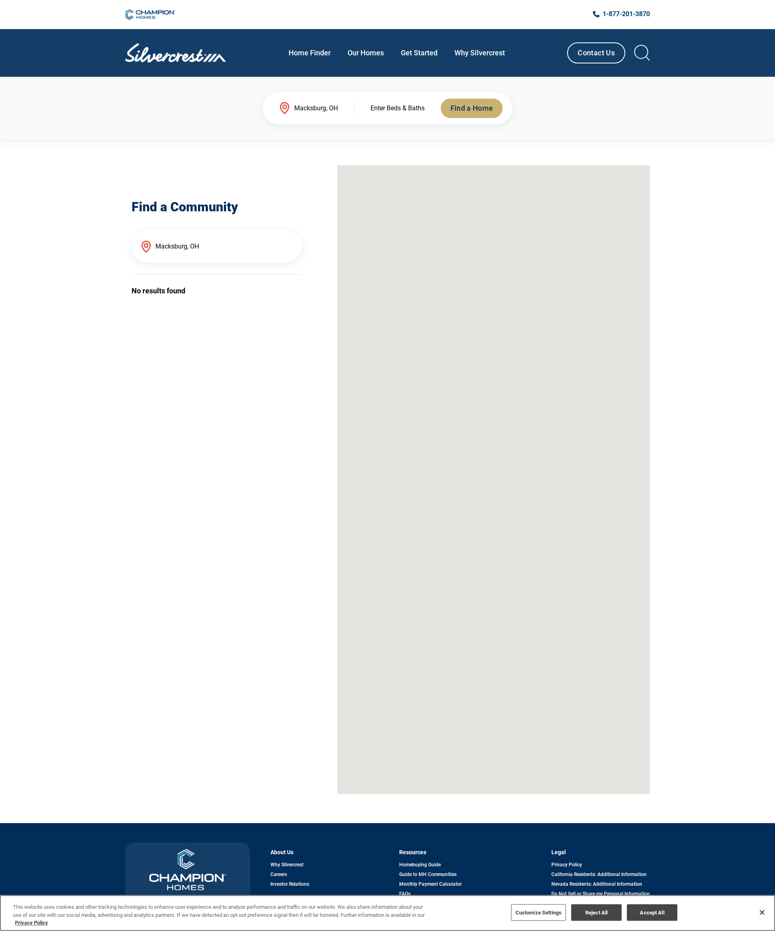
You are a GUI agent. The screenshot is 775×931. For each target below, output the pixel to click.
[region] (387, 913)
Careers (278, 874)
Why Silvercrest (287, 865)
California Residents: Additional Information (599, 874)
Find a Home (471, 108)
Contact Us (596, 52)
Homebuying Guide (420, 865)
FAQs (405, 894)
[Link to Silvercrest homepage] (175, 53)
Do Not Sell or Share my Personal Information (600, 894)
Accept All (652, 912)
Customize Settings (538, 912)
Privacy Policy (566, 865)
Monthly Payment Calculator (430, 884)
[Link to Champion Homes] (150, 14)
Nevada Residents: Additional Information (596, 884)
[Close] (762, 912)
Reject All (596, 912)
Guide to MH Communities (428, 874)
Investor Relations (289, 884)
